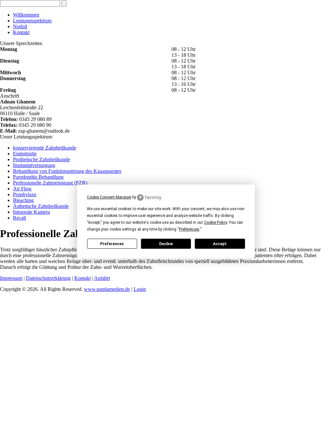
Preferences (112, 244)
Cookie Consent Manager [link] (109, 197)
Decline (166, 244)
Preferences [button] (189, 229)
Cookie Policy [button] (215, 222)
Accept (220, 244)
